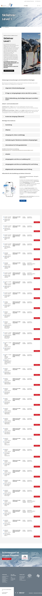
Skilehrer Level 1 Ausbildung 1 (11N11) (17, 389)
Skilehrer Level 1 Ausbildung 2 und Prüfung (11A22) (17, 429)
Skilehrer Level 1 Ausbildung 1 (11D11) (17, 217)
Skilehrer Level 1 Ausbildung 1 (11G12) (17, 461)
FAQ (11, 577)
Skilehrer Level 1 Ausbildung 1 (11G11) (17, 293)
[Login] (37, 5)
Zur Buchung (36, 222)
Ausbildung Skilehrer (5, 576)
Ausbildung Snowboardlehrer (5, 578)
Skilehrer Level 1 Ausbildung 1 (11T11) (17, 439)
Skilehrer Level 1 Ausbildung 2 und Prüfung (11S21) (17, 419)
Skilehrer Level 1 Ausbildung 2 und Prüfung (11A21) (17, 273)
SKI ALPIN (24, 217)
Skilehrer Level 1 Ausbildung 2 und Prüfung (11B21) (17, 343)
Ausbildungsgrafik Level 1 (7, 150)
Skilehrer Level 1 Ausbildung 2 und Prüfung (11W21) (17, 282)
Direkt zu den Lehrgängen (9, 70)
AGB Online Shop (22, 576)
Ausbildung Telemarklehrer (4, 582)
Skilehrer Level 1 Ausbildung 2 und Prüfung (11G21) (17, 302)
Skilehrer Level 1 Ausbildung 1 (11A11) (17, 263)
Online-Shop (21, 574)
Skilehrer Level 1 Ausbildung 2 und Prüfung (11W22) (17, 333)
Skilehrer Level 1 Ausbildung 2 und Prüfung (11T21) (17, 450)
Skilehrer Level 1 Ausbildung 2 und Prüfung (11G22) (17, 471)
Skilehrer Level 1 (29, 217)
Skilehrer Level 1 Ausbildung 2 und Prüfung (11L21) (17, 491)
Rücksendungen (22, 577)
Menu (26, 5)
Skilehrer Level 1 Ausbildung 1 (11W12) (17, 322)
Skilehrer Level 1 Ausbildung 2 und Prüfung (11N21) (17, 399)
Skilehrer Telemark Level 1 (31, 264)
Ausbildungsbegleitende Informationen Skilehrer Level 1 (22, 150)
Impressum (31, 593)
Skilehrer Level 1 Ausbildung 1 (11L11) (17, 481)
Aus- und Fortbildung (13, 575)
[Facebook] (15, 592)
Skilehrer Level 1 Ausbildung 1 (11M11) (17, 226)
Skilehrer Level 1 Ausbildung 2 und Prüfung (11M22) (17, 511)
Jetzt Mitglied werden (6, 558)
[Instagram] (17, 592)
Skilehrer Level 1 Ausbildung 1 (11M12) (17, 501)
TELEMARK (24, 264)
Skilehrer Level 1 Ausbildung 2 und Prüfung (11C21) (17, 355)
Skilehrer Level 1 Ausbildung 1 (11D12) (17, 369)
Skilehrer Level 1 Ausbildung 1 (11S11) (17, 409)
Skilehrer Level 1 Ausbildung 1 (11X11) (17, 521)
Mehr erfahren (23, 200)
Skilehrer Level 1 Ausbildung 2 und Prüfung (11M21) (17, 245)
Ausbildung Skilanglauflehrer (5, 580)
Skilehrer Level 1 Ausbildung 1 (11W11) (17, 253)
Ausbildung (4, 574)
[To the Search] (39, 5)
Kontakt (12, 580)
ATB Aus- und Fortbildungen (13, 579)
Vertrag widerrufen (22, 580)
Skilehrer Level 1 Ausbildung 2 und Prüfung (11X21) (17, 531)
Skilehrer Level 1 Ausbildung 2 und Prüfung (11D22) (17, 379)
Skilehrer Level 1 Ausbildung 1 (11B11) (17, 312)
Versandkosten (21, 578)
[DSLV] (7, 5)
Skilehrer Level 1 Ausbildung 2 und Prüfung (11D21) (17, 236)
